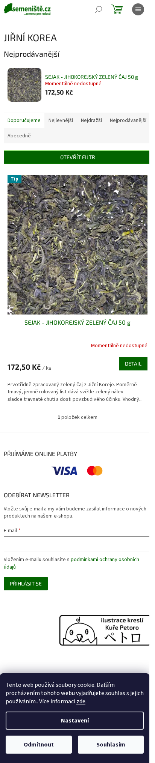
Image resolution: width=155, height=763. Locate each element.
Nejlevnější (61, 120)
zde (80, 701)
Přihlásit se (26, 583)
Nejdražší (91, 120)
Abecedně (19, 136)
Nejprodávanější (128, 120)
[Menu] (138, 9)
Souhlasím (110, 744)
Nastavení (75, 720)
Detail (133, 363)
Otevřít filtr (77, 157)
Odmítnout (39, 744)
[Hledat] (98, 9)
